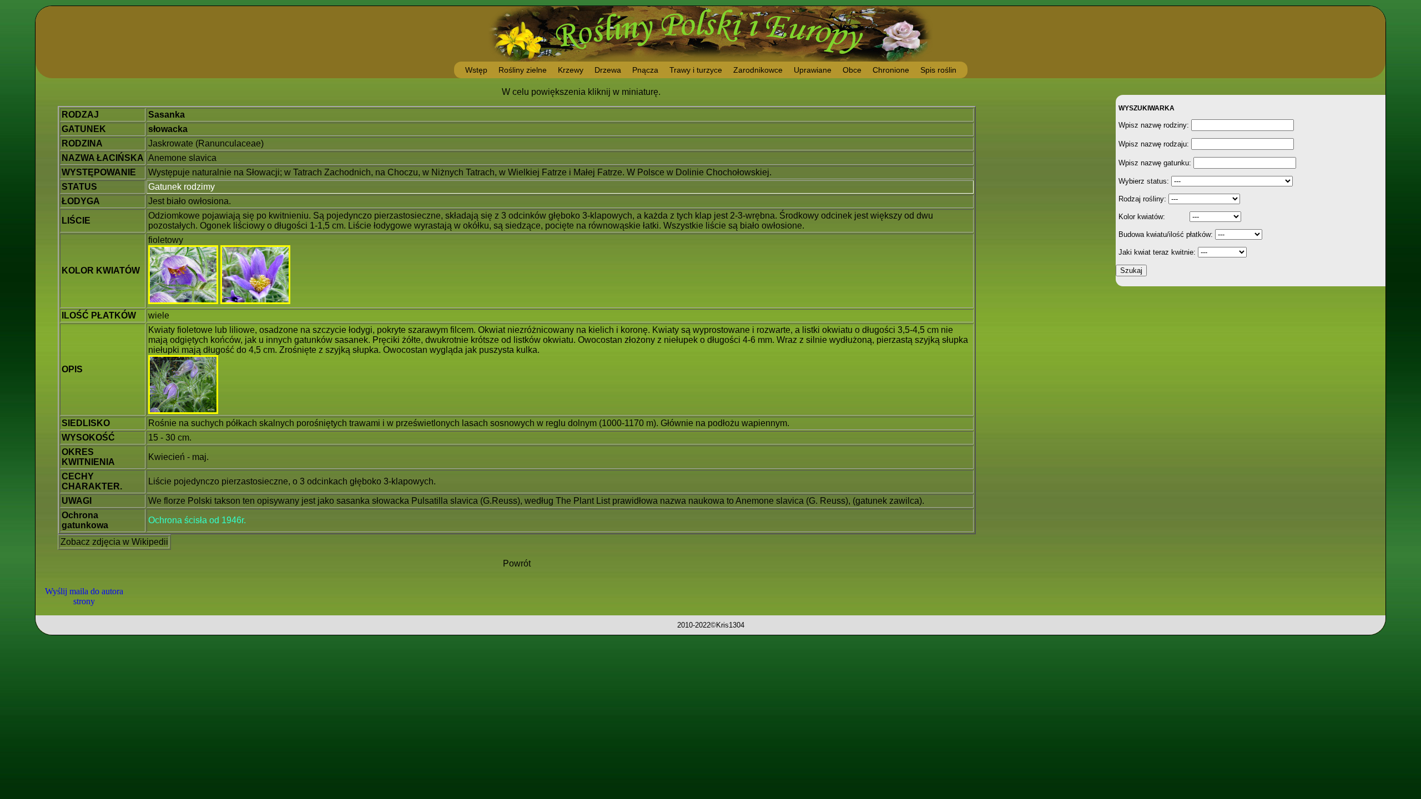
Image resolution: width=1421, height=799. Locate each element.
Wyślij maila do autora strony (84, 596)
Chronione (891, 69)
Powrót (517, 563)
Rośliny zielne (522, 69)
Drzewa (607, 69)
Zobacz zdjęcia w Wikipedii (114, 542)
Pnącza (645, 69)
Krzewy (570, 69)
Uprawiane (813, 69)
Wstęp (476, 69)
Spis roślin (938, 69)
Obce (852, 69)
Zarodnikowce (758, 69)
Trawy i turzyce (695, 69)
